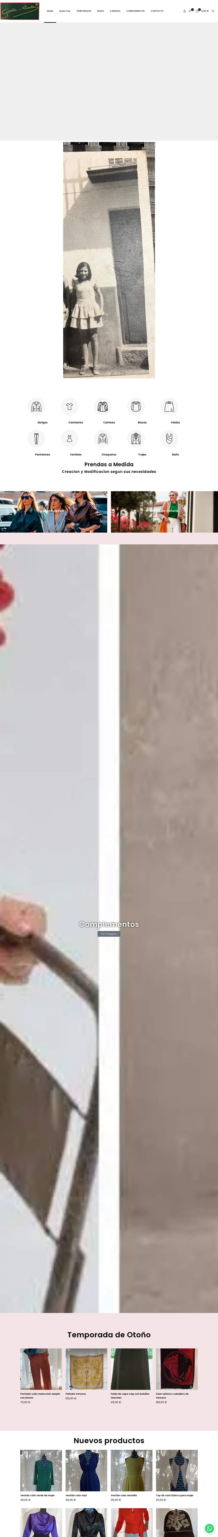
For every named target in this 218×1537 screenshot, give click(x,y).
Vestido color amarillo (124, 1495)
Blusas (142, 422)
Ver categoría (53, 514)
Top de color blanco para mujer (175, 1495)
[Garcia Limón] (20, 11)
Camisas (109, 422)
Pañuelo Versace (76, 1393)
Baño (175, 454)
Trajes (142, 454)
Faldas (175, 422)
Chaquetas (109, 454)
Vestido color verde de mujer (37, 1495)
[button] (209, 1528)
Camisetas (76, 422)
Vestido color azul (76, 1495)
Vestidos (76, 454)
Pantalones (42, 454)
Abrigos (43, 422)
